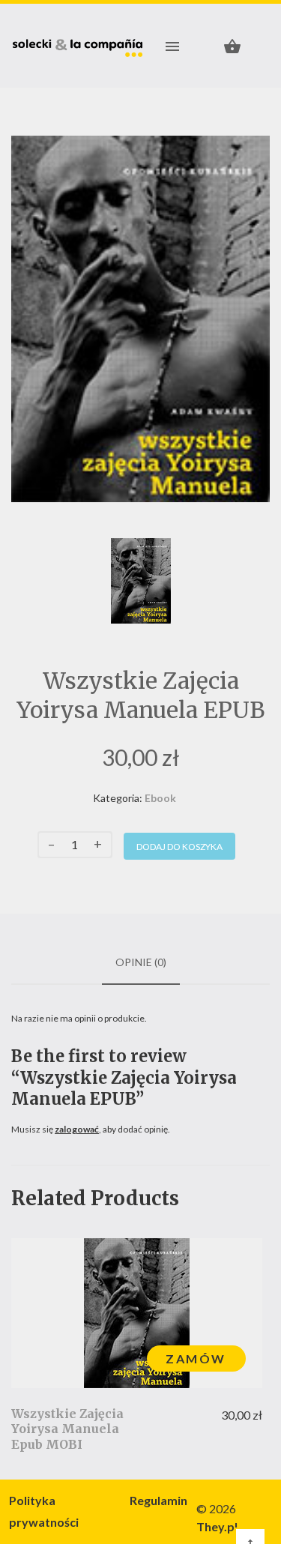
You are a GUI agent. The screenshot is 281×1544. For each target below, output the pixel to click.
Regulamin (158, 1500)
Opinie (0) (140, 962)
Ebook (160, 797)
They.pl (217, 1526)
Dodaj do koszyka (179, 846)
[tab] (141, 963)
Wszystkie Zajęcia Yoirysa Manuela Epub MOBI (67, 1429)
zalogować (77, 1129)
